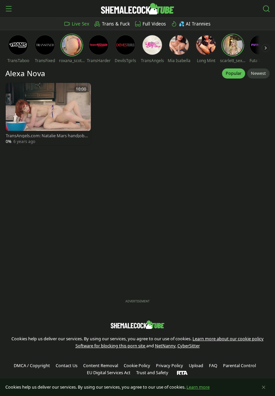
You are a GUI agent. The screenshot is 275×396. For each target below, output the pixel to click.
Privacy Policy (169, 365)
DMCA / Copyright (32, 365)
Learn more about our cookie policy (228, 339)
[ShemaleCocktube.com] (137, 8)
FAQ (213, 365)
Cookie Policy (137, 365)
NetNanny (165, 346)
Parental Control (239, 365)
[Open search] (266, 9)
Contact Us (66, 365)
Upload (196, 365)
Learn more (198, 387)
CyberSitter (188, 346)
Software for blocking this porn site (110, 346)
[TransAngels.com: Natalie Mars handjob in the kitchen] (48, 114)
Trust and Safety (152, 372)
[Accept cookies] (264, 387)
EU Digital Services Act (108, 372)
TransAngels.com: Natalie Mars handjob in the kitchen (46, 136)
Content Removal (100, 365)
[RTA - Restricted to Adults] (182, 372)
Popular (233, 73)
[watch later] (13, 91)
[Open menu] (9, 9)
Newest (258, 73)
